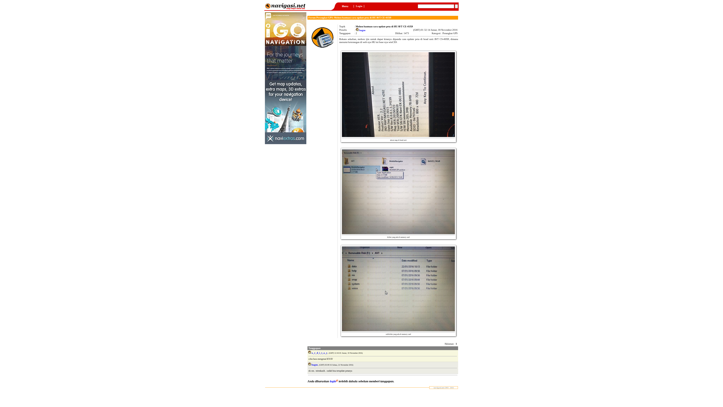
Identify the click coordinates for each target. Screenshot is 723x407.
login (333, 381)
